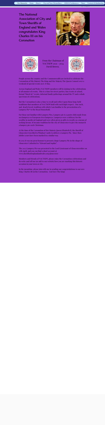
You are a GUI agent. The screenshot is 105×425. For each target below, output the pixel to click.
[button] (38, 3)
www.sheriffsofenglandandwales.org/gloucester (38, 153)
